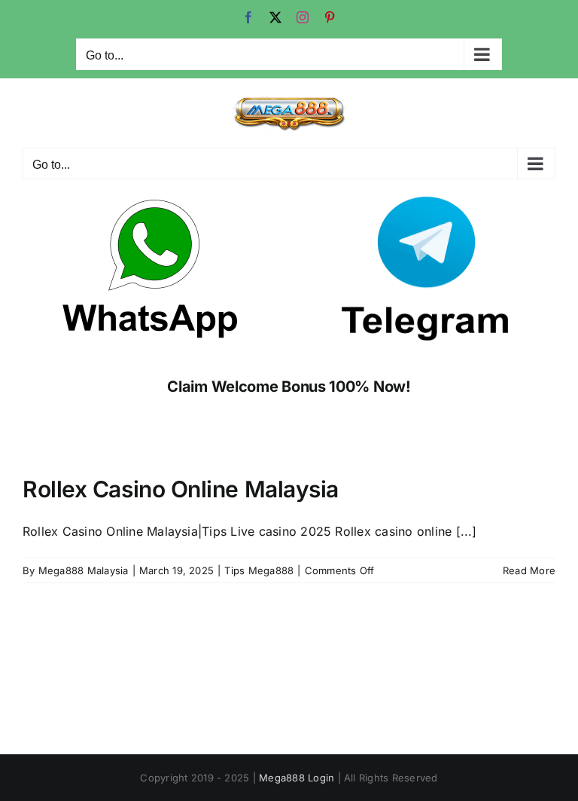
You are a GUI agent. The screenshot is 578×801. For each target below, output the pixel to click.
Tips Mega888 (259, 570)
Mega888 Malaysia (83, 570)
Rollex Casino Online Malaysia (181, 489)
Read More (529, 570)
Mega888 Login (296, 778)
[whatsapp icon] (150, 201)
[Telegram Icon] (427, 201)
